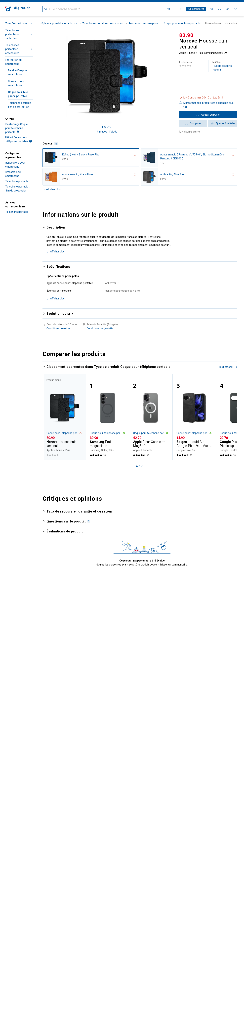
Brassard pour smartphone (16, 83)
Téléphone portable (16, 181)
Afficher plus (53, 189)
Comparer (195, 123)
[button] (208, 98)
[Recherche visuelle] (168, 9)
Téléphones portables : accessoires (12, 49)
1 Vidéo (112, 131)
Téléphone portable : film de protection (20, 104)
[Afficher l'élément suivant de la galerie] (172, 76)
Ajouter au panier (210, 114)
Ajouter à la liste (225, 123)
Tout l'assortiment (16, 23)
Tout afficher (225, 367)
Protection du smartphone (13, 61)
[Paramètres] (181, 9)
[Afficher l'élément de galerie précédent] (42, 76)
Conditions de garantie (100, 328)
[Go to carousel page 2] (139, 466)
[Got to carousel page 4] (110, 127)
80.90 (186, 35)
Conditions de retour (58, 328)
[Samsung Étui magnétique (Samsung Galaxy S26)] (107, 417)
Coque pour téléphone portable (18, 94)
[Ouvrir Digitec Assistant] (211, 9)
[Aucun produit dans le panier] (235, 9)
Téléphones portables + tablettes (12, 34)
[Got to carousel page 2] (105, 127)
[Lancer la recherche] (45, 9)
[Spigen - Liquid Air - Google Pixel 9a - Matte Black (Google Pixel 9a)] (194, 417)
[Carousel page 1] (102, 127)
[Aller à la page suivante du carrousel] (231, 417)
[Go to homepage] (17, 8)
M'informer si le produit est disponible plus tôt (208, 104)
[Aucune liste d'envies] (227, 9)
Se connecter (196, 8)
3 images (101, 131)
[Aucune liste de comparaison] (219, 9)
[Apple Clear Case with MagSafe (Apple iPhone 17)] (150, 417)
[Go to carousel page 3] (142, 466)
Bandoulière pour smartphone (18, 72)
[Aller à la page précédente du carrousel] (48, 417)
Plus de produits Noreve (222, 66)
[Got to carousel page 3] (108, 127)
